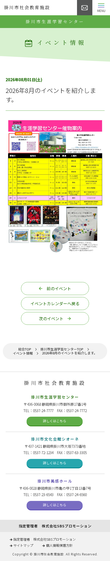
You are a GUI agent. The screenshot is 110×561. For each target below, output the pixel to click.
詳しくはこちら (54, 420)
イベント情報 (23, 353)
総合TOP (24, 349)
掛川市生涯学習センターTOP (61, 349)
